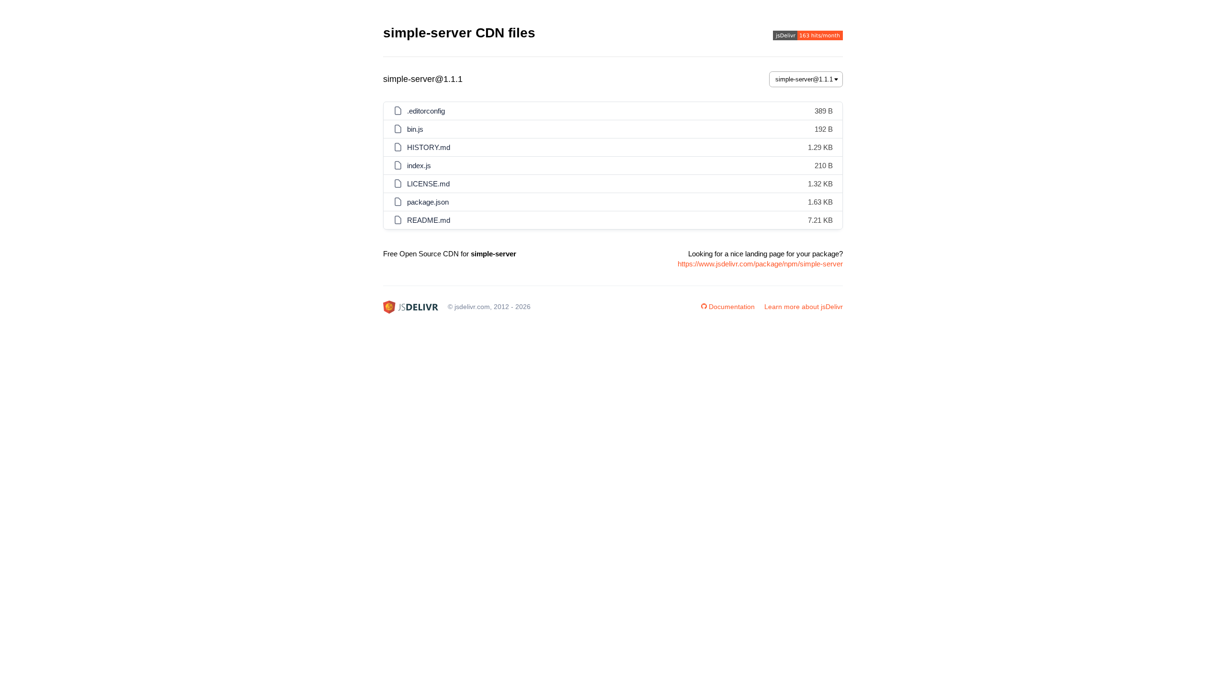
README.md (428, 220)
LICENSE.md (428, 184)
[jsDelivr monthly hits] (808, 37)
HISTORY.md (428, 147)
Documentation (732, 306)
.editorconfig (426, 111)
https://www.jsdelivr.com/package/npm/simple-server (760, 264)
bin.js (415, 129)
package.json (428, 202)
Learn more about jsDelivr (803, 306)
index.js (419, 165)
